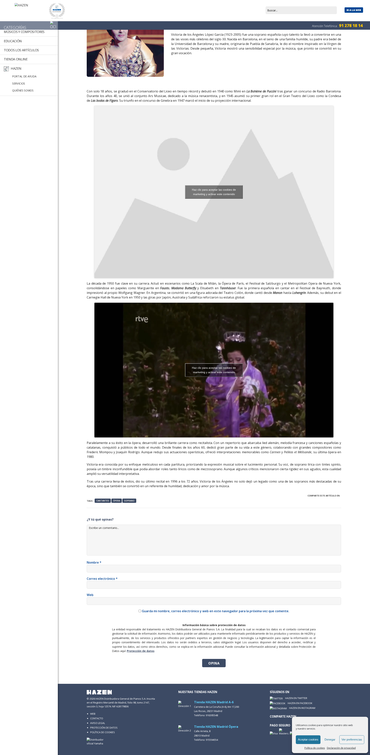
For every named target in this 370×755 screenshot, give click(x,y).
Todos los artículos (21, 50)
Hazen (16, 68)
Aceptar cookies (308, 739)
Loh (294, 293)
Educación (13, 41)
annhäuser (228, 288)
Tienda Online (16, 59)
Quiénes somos (23, 90)
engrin (301, 293)
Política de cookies (314, 748)
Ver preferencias (351, 739)
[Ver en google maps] (185, 704)
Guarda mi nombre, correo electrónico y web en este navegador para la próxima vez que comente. (215, 611)
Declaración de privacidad (341, 748)
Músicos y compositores (24, 32)
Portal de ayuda (24, 76)
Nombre (94, 562)
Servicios (18, 83)
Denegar (330, 739)
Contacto (96, 718)
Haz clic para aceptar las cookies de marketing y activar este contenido (214, 192)
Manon (277, 293)
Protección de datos (140, 651)
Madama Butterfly (183, 288)
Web (90, 595)
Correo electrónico (102, 579)
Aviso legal (97, 723)
